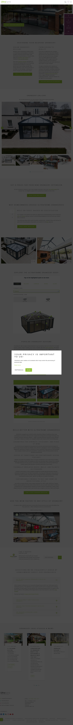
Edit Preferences (19, 370)
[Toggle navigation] (71, 2)
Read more (17, 365)
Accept (28, 370)
